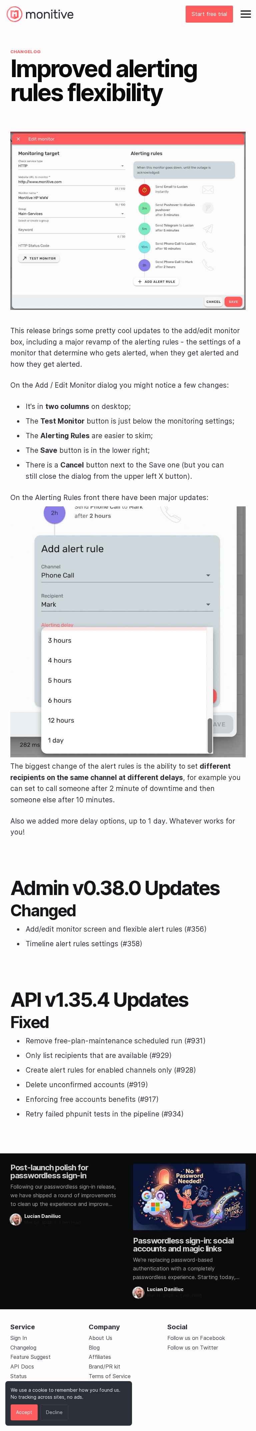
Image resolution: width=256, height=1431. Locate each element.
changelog (25, 51)
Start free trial (209, 14)
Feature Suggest (30, 1357)
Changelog (23, 1347)
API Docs (22, 1366)
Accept (24, 1412)
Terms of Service (110, 1376)
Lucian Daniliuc (42, 1216)
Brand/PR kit (104, 1366)
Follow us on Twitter (192, 1347)
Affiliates (100, 1357)
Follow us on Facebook (196, 1338)
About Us (100, 1338)
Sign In (18, 1338)
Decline (54, 1412)
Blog (94, 1347)
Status (18, 1376)
